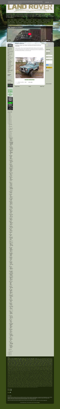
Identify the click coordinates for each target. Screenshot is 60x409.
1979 (33, 360)
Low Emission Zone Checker (21, 381)
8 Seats (46, 375)
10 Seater (32, 370)
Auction (48, 360)
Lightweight (43, 358)
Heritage (37, 369)
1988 (19, 365)
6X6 (43, 375)
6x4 (50, 370)
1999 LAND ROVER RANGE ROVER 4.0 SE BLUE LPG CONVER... (11, 249)
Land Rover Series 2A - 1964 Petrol (11, 227)
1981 (36, 362)
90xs (9, 371)
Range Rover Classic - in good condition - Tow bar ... (11, 174)
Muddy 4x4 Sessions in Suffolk (41, 381)
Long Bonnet (15, 381)
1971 (8, 360)
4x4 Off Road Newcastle (27, 374)
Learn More (47, 2)
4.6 (8, 374)
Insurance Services (23, 21)
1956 (14, 362)
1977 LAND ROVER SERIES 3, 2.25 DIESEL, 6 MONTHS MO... (11, 291)
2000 (51, 365)
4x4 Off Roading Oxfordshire (45, 374)
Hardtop (17, 364)
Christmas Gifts (27, 365)
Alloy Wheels (12, 371)
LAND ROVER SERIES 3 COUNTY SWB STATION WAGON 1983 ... (11, 325)
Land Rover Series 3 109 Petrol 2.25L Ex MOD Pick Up (11, 203)
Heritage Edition (14, 379)
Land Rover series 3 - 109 (10, 233)
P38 (12, 370)
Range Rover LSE (24, 384)
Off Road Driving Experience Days (42, 22)
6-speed (38, 375)
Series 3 (9, 358)
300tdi (48, 370)
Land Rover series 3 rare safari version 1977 (11, 339)
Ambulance (50, 361)
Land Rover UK (30, 380)
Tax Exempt (39, 359)
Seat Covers (15, 385)
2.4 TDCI (46, 366)
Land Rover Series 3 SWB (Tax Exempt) (11, 219)
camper (46, 362)
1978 (22, 364)
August (10, 131)
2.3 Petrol (39, 370)
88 (50, 359)
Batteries (38, 376)
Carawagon (34, 369)
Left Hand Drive (47, 380)
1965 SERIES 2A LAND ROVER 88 (11, 272)
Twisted (25, 370)
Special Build (22, 385)
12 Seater (15, 367)
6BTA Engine (41, 375)
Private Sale (14, 370)
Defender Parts (37, 367)
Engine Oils (9, 63)
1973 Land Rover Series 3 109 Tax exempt (10, 321)
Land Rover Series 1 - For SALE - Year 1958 (11, 207)
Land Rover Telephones (25, 380)
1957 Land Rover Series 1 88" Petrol (10, 229)
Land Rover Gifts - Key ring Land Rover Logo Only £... (11, 317)
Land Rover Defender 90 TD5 (47, 379)
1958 (19, 360)
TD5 (11, 360)
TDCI (51, 367)
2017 (9, 122)
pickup (29, 370)
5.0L (30, 375)
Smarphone (19, 385)
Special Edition (26, 385)
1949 (13, 365)
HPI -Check (17, 21)
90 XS (33, 367)
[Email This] (28, 82)
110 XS (11, 365)
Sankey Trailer (9, 385)
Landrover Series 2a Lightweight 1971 (11, 287)
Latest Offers (40, 369)
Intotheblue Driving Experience (21, 366)
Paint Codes (9, 64)
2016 (9, 123)
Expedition (12, 364)
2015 (9, 352)
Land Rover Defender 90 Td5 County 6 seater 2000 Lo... (11, 263)
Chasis (10, 366)
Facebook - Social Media (11, 22)
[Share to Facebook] (31, 82)
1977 (33, 362)
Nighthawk (50, 381)
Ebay (33, 371)
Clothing (23, 371)
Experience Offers (37, 371)
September (10, 129)
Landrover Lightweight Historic (36, 380)
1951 (18, 367)
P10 (25, 383)
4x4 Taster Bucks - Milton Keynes (20, 375)
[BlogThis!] (29, 82)
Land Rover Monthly (28, 366)
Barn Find (22, 365)
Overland (9, 370)
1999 (42, 362)
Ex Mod (17, 362)
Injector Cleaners (25, 379)
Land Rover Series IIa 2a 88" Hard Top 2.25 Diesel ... (11, 161)
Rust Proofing (50, 384)
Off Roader (33, 366)
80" (13, 360)
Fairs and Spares (41, 371)
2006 (27, 367)
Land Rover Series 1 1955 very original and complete (11, 165)
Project (9, 367)
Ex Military (47, 359)
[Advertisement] (30, 54)
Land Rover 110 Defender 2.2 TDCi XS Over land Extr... (11, 184)
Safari (19, 361)
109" (12, 359)
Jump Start (35, 379)
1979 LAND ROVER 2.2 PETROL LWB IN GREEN (11, 254)
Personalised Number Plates (36, 383)
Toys (38, 366)
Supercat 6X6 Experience (36, 385)
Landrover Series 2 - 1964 (10, 235)
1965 (40, 361)
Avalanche (35, 376)
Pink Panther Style (45, 383)
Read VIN (28, 384)
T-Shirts (40, 385)
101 (8, 365)
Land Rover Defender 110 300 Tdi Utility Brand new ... (11, 335)
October (10, 128)
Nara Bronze (47, 381)
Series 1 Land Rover (11, 241)
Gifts (27, 362)
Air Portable (18, 376)
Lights (8, 381)
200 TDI (24, 362)
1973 (25, 361)
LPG (18, 83)
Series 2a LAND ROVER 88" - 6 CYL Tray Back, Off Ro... (11, 223)
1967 (22, 361)
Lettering (51, 380)
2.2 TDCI (11, 369)
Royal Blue (46, 384)
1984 (49, 362)
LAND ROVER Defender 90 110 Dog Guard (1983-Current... (11, 297)
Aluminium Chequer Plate (23, 376)
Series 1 (38, 358)
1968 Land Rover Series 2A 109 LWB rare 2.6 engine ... (10, 211)
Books (44, 376)
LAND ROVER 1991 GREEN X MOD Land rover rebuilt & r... (11, 245)
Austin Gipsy (28, 376)
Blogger (38, 402)
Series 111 (10, 362)
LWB (16, 361)
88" (33, 358)
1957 (21, 362)
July (10, 132)
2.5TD (44, 370)
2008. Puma (20, 369)
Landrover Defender (10, 76)
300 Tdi (16, 359)
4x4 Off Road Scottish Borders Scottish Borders (36, 374)
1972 (29, 359)
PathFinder (28, 383)
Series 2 (51, 358)
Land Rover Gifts (45, 367)
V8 (19, 83)
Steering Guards (30, 385)
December (10, 124)
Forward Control (39, 364)
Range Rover (33, 361)
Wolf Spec (12, 367)
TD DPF (43, 385)
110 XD (34, 370)
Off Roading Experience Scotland (14, 383)
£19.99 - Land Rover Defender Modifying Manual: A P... (11, 313)
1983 (45, 360)
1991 (25, 364)
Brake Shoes (47, 376)
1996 (48, 365)
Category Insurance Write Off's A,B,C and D (29, 22)
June (10, 133)
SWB (19, 359)
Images (21, 379)
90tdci (51, 375)
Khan (40, 379)
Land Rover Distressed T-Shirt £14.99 (11, 300)
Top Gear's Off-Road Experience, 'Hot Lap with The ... (11, 346)
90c (49, 375)
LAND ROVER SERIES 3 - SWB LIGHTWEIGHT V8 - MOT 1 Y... (11, 279)
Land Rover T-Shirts (39, 21)
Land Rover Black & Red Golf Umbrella (10, 304)
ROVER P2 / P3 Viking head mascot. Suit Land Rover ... (11, 331)
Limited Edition (11, 381)
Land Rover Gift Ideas (47, 21)
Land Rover (9, 390)
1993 (28, 364)
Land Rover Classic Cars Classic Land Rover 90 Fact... (11, 196)
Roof (43, 384)
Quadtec (49, 383)
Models (33, 381)
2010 (8, 366)
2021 (9, 117)
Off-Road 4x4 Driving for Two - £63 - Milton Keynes (11, 238)
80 (31, 369)
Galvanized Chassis (33, 365)
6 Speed (32, 375)
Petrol (28, 361)
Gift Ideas (13, 361)
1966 (22, 360)
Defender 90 (16, 358)
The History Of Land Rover (10, 67)
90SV (48, 375)
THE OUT (46, 385)
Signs (22, 370)
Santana (12, 385)
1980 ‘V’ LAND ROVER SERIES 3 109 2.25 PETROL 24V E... (11, 170)
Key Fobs (38, 379)
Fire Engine (49, 366)
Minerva (41, 365)
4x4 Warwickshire (27, 375)
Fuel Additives (45, 371)
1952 (51, 360)
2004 (24, 367)
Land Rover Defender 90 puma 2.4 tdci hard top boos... (10, 259)
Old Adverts (20, 383)
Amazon (9, 364)
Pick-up (36, 360)
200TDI (47, 361)
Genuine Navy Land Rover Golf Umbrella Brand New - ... (11, 308)
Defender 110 (33, 359)
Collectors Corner (26, 371)
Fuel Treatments (50, 371)
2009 (23, 369)
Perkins (31, 383)
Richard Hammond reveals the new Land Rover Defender (36, 384)
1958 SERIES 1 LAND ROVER (11, 199)
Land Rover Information (19, 380)
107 (40, 366)
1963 (9, 361)
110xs (37, 370)
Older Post (42, 86)
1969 (30, 360)
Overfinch (23, 383)
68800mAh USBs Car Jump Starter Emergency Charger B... (11, 178)
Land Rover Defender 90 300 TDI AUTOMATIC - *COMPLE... (11, 188)
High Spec (18, 379)
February (10, 349)
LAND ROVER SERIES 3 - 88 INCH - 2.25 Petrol (11, 274)
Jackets (28, 379)
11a (19, 364)
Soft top (37, 361)
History (34, 21)
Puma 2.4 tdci (19, 370)
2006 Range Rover (15, 369)
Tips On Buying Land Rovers (10, 62)
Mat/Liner (51, 369)
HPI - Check (9, 60)
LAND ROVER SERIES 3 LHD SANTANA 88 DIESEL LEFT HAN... (11, 152)
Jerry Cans (31, 379)
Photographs (41, 383)
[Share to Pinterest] (32, 82)
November (10, 126)
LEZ (42, 379)
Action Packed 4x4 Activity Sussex (12, 376)
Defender (13, 366)
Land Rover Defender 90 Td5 (10, 192)
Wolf (30, 362)
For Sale (41, 367)
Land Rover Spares (45, 364)
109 (47, 358)
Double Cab (26, 360)
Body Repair (41, 376)
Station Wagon (24, 359)
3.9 (26, 369)
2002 (34, 364)
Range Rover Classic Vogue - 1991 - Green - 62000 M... (11, 283)
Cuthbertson (30, 371)
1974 (39, 360)
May (10, 134)
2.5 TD (42, 370)
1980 (43, 361)
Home (30, 86)
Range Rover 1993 (19, 384)
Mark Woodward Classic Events (28, 381)
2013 (31, 367)
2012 (29, 367)
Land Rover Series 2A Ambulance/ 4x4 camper (11, 147)
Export (16, 366)
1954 (46, 365)
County (43, 359)
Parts (50, 364)
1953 (20, 367)
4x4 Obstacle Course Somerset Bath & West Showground (17, 374)
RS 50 (15, 384)
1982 (39, 362)
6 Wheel (35, 375)
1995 (31, 364)
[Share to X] (30, 82)
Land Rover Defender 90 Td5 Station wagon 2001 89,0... (11, 157)
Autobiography (31, 376)
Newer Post (17, 86)
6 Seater (29, 369)
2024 (9, 114)
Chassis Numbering (10, 65)
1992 (22, 367)
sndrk (33, 402)
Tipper (44, 365)
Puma (36, 366)
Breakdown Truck (17, 371)
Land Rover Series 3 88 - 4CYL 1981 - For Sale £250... (11, 215)
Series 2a (24, 358)
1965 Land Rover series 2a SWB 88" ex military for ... (11, 268)
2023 (9, 115)
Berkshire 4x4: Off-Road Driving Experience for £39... (11, 139)
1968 (42, 360)
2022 (9, 116)
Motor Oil (36, 381)
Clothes (20, 371)
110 (29, 358)
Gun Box (11, 379)
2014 (9, 353)
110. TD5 (43, 366)
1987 (16, 365)
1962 (16, 360)
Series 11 (49, 367)
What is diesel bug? (19, 22)
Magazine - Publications (46, 369)
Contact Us (9, 72)
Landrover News (42, 380)
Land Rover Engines (9, 68)
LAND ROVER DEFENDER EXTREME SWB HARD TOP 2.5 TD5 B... (11, 144)
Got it (51, 2)
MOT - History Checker (11, 21)
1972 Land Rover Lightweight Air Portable (11, 342)
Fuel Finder (29, 21)
